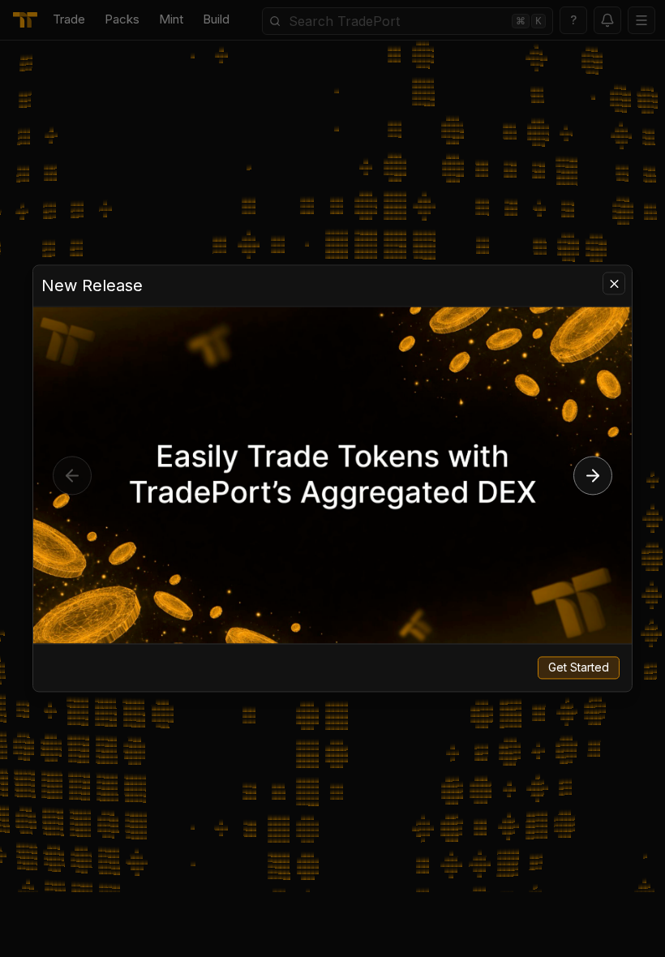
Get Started (578, 668)
